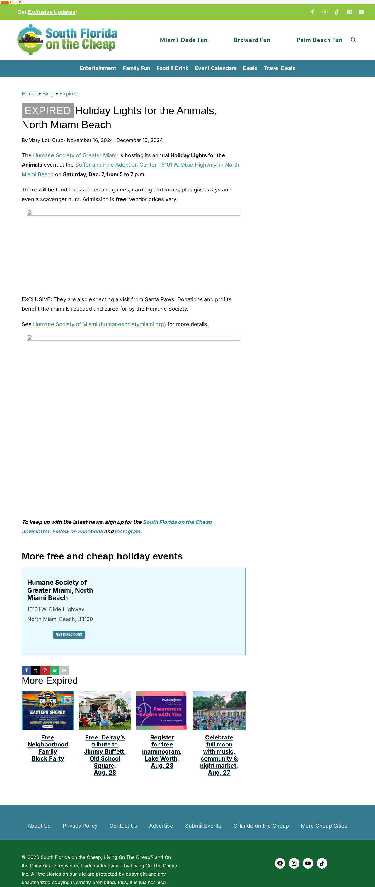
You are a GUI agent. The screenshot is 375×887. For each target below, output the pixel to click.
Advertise (161, 826)
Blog (48, 93)
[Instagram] (325, 12)
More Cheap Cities (324, 826)
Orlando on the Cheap (261, 826)
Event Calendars (216, 68)
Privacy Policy (80, 826)
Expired (69, 93)
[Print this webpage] (64, 670)
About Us (39, 826)
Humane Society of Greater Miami (75, 155)
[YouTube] (361, 12)
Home (29, 93)
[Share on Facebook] (26, 670)
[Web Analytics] (187, 2)
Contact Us (123, 826)
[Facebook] (312, 12)
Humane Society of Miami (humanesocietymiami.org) (99, 324)
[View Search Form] (353, 39)
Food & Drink (172, 68)
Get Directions (69, 634)
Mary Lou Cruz (45, 140)
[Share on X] (35, 670)
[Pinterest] (349, 12)
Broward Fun (252, 40)
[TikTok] (337, 12)
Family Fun (136, 68)
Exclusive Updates (51, 12)
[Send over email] (54, 670)
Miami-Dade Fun (184, 40)
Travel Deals (279, 68)
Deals (250, 68)
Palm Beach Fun (319, 40)
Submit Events (203, 826)
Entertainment (98, 68)
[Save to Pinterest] (45, 670)
